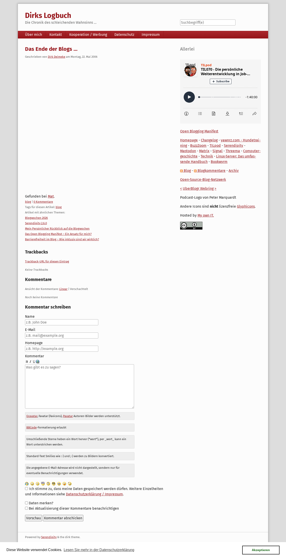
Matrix (204, 151)
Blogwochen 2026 (36, 217)
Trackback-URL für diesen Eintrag (47, 261)
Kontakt (55, 34)
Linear (63, 289)
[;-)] (70, 483)
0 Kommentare (43, 201)
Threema (233, 151)
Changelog (209, 140)
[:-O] (43, 483)
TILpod (215, 145)
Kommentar (34, 356)
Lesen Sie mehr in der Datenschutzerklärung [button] (99, 550)
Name (30, 316)
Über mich (33, 34)
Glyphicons (246, 206)
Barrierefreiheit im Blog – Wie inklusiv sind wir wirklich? (62, 239)
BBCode (31, 427)
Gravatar (31, 416)
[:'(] (27, 483)
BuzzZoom (198, 145)
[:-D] (59, 483)
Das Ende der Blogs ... (51, 49)
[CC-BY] (191, 225)
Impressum (151, 34)
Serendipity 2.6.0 (36, 223)
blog (28, 201)
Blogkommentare (211, 170)
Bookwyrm (219, 162)
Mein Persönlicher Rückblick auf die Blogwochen (57, 228)
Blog (187, 170)
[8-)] (53, 483)
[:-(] (48, 483)
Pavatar (68, 416)
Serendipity (233, 145)
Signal (217, 151)
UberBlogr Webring (198, 188)
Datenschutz (124, 34)
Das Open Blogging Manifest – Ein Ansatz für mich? (58, 234)
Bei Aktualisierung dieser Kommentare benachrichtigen (74, 508)
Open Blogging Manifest (199, 131)
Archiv (234, 170)
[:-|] (37, 483)
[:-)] (32, 483)
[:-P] (64, 483)
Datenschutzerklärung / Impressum (94, 494)
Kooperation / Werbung (88, 34)
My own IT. (206, 215)
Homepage (34, 343)
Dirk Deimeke (56, 56)
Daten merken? (41, 503)
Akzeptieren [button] (261, 550)
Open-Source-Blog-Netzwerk (203, 179)
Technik (207, 156)
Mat (51, 196)
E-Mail (30, 330)
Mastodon (188, 151)
